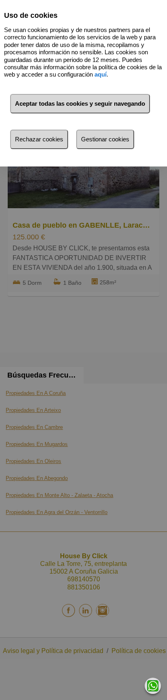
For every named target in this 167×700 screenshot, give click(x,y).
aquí (100, 74)
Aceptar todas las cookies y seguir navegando (80, 103)
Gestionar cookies (105, 139)
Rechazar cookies (39, 139)
